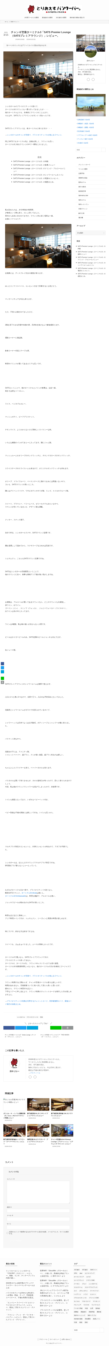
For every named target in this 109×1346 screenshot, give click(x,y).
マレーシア (77, 1305)
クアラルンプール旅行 (85, 135)
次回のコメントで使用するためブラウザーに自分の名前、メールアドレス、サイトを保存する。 (39, 1232)
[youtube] (98, 1)
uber (81, 1273)
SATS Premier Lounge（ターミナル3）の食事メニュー (34, 165)
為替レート (96, 1319)
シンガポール (21, 1017)
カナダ (88, 1277)
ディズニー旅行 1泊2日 (85, 139)
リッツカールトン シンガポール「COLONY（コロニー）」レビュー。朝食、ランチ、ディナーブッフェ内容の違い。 (20, 1274)
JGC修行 (77, 1270)
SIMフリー (93, 1270)
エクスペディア (90, 1273)
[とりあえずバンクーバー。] (54, 9)
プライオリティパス (32, 1017)
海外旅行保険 (78, 1319)
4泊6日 (95, 135)
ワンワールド (96, 1305)
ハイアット (77, 1294)
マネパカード (86, 1301)
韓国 (80, 1322)
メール (10, 1215)
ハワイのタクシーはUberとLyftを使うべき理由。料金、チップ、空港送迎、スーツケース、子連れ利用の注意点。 (20, 1295)
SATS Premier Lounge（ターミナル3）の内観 (30, 161)
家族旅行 (83, 1312)
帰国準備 (91, 1312)
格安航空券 (82, 191)
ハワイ (86, 1294)
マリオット (96, 1301)
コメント (11, 1179)
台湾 (91, 1308)
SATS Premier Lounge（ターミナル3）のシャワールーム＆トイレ (38, 175)
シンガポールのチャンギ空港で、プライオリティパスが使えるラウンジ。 (35, 135)
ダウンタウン (83, 1291)
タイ (75, 1291)
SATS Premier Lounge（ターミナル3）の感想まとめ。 (34, 182)
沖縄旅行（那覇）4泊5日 (85, 127)
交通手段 (81, 173)
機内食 (99, 1312)
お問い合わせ (66, 1339)
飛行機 (80, 217)
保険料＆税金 (82, 178)
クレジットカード (84, 164)
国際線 (76, 1312)
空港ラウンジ (9, 39)
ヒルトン (93, 1294)
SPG (75, 1273)
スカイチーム (78, 1287)
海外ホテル (82, 200)
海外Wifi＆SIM (83, 195)
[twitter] (94, 1)
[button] (9, 1028)
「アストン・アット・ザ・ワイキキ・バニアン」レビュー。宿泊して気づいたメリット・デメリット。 (20, 1317)
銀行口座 (81, 213)
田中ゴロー (14, 1071)
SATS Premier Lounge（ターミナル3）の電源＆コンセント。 (36, 178)
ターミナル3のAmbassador (15, 896)
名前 (9, 1207)
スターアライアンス (91, 1287)
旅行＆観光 (82, 187)
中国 (86, 1308)
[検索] (104, 1)
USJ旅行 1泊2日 (82, 143)
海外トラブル (92, 1315)
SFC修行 (85, 1270)
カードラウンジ (79, 1280)
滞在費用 (87, 1319)
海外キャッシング (79, 1315)
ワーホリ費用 (82, 169)
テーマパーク (94, 1291)
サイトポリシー (54, 1339)
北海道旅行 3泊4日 (83, 119)
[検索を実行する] (103, 150)
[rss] (101, 1)
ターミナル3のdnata (29, 893)
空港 (41, 1017)
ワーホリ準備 (78, 1308)
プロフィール (35, 1073)
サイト (9, 1224)
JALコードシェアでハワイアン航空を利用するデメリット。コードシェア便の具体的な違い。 (54, 1293)
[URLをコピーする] (67, 1028)
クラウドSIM (90, 1280)
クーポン (77, 1284)
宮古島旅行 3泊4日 (83, 131)
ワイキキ (86, 1305)
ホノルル (77, 1301)
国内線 (98, 1308)
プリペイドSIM (94, 1298)
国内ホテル (82, 182)
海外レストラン (83, 204)
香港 (86, 1322)
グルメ (84, 1284)
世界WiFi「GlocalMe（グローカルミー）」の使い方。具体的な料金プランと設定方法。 (54, 1273)
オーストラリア (79, 1277)
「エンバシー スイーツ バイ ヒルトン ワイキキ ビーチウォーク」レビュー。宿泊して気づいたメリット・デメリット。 (20, 1306)
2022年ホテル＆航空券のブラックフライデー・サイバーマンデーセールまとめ (20, 1285)
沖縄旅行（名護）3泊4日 (85, 123)
